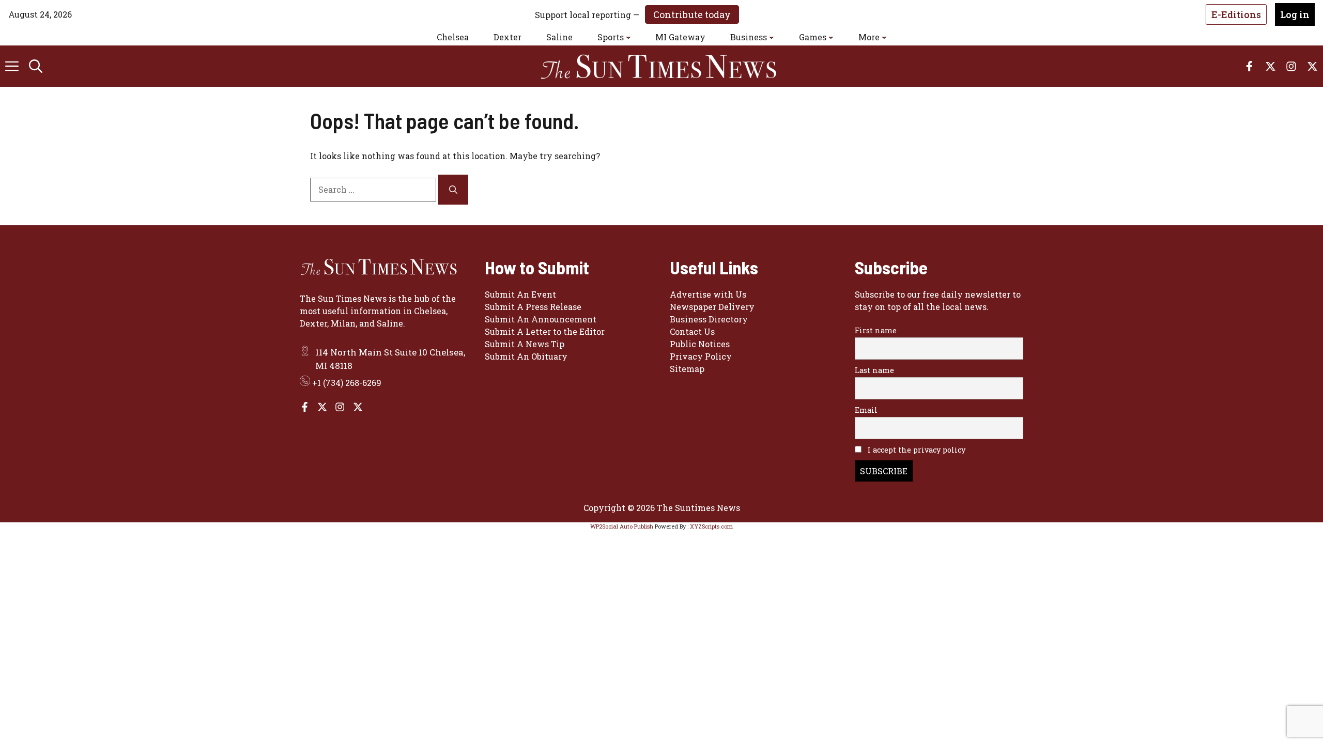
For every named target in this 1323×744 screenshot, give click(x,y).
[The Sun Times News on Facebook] (305, 407)
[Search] (453, 190)
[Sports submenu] (628, 37)
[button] (36, 66)
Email (866, 410)
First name (876, 330)
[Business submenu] (771, 37)
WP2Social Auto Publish (621, 526)
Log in (1295, 14)
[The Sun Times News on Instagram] (340, 407)
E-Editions (1236, 14)
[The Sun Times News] (667, 66)
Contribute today (692, 14)
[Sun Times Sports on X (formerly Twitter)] (322, 407)
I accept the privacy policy (915, 450)
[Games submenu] (831, 37)
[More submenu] (884, 37)
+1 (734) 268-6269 (346, 382)
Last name (874, 370)
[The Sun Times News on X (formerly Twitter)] (358, 407)
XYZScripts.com (711, 526)
